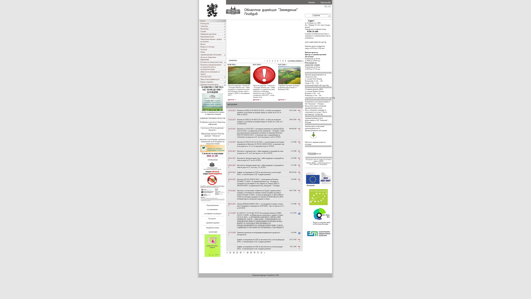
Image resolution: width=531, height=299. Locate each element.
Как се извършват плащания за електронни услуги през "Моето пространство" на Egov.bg (316, 112)
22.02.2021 (232, 110)
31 (258, 252)
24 (234, 252)
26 (240, 252)
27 (244, 252)
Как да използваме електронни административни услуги (315, 107)
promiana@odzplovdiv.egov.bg (317, 85)
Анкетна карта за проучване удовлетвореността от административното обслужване (316, 128)
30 (254, 252)
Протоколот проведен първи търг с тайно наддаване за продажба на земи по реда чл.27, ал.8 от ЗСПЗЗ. (260, 159)
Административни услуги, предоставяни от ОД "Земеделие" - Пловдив (317, 120)
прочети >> (232, 100)
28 (247, 252)
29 (251, 252)
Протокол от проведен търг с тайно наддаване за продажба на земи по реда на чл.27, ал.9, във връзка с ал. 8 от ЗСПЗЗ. (260, 152)
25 (237, 252)
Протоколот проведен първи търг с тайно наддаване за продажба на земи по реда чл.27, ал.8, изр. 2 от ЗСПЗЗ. (260, 166)
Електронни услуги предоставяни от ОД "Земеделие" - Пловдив (317, 103)
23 (230, 252)
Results (318, 154)
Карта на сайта (326, 2)
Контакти (312, 2)
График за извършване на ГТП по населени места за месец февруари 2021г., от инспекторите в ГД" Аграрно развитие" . (260, 241)
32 (261, 252)
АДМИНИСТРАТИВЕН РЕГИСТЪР (212, 118)
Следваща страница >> (296, 61)
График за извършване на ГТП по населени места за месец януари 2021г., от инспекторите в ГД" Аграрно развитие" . (260, 248)
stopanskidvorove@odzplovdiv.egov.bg (320, 98)
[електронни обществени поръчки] (318, 244)
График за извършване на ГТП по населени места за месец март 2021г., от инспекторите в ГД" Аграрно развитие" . (259, 173)
